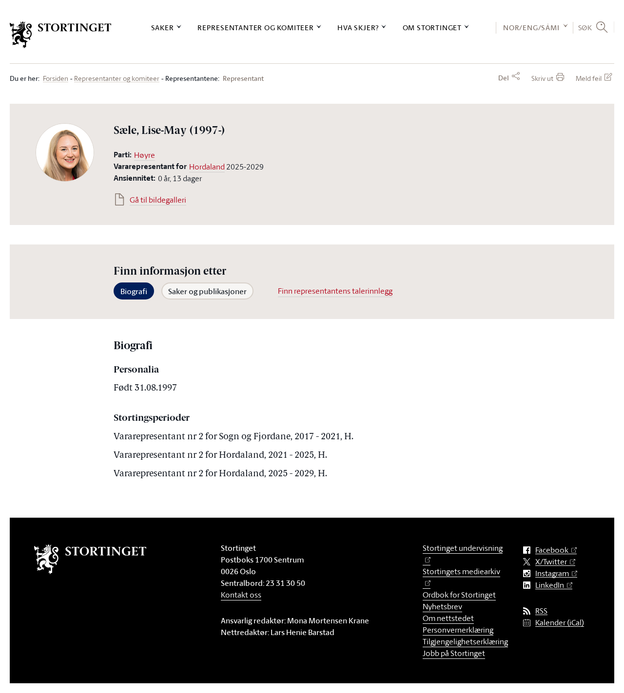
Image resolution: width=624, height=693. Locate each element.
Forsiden (55, 78)
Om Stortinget (432, 27)
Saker (162, 27)
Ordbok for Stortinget (459, 594)
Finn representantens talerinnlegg (335, 290)
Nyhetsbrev (442, 606)
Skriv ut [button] (542, 78)
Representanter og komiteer (255, 27)
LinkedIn (549, 585)
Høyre (144, 155)
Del (503, 78)
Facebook (551, 550)
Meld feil (589, 78)
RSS (541, 611)
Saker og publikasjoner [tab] (207, 291)
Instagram (552, 573)
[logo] (61, 34)
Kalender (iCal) (559, 622)
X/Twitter (551, 562)
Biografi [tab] (133, 291)
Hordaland (207, 166)
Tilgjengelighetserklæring (465, 641)
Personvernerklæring (458, 629)
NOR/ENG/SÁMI (531, 27)
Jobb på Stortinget (454, 653)
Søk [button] (585, 27)
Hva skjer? (358, 27)
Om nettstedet (448, 618)
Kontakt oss (241, 594)
